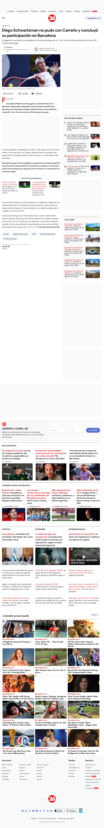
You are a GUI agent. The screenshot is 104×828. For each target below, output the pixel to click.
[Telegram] (47, 811)
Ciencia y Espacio (42, 765)
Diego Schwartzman (20, 234)
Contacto (88, 768)
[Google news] (51, 811)
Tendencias (23, 779)
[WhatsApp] (44, 811)
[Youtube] (33, 811)
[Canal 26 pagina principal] (52, 21)
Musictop (72, 776)
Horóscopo (5, 773)
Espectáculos (6, 770)
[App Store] (59, 811)
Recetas (39, 776)
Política (6, 529)
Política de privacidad (92, 773)
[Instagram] (26, 811)
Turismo (39, 779)
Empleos (88, 785)
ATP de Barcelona (9, 239)
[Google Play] (71, 811)
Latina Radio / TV (74, 768)
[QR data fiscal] (80, 812)
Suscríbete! (93, 430)
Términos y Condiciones (47, 819)
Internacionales (77, 529)
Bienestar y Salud (25, 765)
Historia (39, 770)
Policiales (5, 776)
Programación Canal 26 (93, 779)
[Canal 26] (52, 799)
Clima (4, 768)
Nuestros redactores (92, 782)
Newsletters (91, 788)
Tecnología (5, 779)
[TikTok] (40, 811)
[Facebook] (23, 811)
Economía (40, 529)
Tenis (34, 234)
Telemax (71, 773)
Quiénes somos (90, 765)
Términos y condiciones (93, 770)
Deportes (5, 26)
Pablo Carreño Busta (47, 234)
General (22, 770)
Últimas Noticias (7, 765)
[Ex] (30, 811)
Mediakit (90, 776)
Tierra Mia (72, 770)
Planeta (39, 773)
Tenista (6, 234)
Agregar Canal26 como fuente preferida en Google (48, 49)
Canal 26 (9, 47)
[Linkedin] (37, 811)
